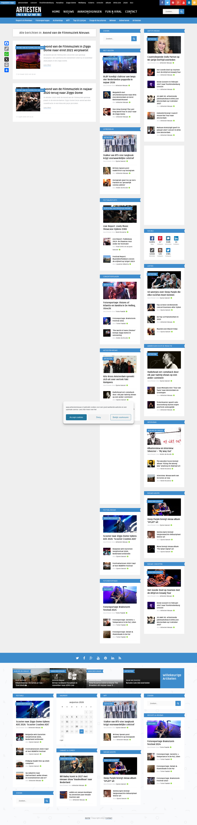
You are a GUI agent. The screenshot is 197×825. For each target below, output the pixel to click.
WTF (68, 20)
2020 (125, 3)
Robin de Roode (122, 188)
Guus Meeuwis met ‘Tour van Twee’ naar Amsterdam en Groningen (169, 390)
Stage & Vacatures (97, 20)
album (108, 3)
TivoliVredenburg (46, 3)
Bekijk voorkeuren (121, 417)
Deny (98, 417)
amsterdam (23, 3)
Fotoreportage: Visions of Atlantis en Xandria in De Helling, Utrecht (119, 305)
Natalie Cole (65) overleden (138, 683)
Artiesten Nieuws (122, 85)
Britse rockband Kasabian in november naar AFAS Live (64, 684)
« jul (61, 740)
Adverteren (124, 20)
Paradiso (60, 3)
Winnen (112, 20)
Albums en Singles (155, 430)
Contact (108, 818)
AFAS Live (117, 3)
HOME (56, 11)
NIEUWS (68, 11)
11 (67, 722)
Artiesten (137, 20)
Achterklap (58, 20)
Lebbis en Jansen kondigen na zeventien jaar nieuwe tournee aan (80, 794)
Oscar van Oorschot (133, 680)
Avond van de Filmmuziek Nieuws (30, 48)
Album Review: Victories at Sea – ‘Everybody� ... (29, 684)
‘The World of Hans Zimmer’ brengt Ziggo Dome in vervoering (124, 332)
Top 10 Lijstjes (79, 20)
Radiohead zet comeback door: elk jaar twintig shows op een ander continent (124, 394)
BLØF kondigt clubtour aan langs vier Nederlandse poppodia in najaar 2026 (119, 79)
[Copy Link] (6, 48)
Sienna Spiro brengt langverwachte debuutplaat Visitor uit (169, 534)
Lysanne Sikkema (122, 264)
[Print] (6, 64)
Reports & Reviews (24, 20)
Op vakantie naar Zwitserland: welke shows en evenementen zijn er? (36, 775)
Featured (107, 589)
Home (87, 818)
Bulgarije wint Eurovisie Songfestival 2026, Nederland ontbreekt (123, 551)
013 (131, 3)
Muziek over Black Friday (167, 329)
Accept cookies (76, 417)
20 (77, 726)
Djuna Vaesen (121, 161)
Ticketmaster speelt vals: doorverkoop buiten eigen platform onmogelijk (168, 404)
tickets (91, 3)
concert (33, 3)
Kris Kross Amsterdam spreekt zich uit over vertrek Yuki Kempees (118, 379)
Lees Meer (47, 65)
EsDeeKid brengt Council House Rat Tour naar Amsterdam (167, 115)
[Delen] (6, 70)
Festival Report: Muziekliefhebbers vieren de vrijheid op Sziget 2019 (124, 259)
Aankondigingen (110, 59)
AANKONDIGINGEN (89, 11)
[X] (6, 59)
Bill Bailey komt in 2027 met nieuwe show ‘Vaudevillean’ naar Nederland (76, 779)
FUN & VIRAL (113, 11)
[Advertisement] (120, 465)
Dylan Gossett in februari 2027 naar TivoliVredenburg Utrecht (168, 84)
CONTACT (131, 11)
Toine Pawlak (120, 311)
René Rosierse (121, 232)
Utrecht (100, 3)
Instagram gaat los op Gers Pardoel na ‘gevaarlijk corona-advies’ (124, 182)
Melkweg (82, 3)
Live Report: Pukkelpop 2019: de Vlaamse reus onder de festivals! (122, 241)
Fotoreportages (42, 20)
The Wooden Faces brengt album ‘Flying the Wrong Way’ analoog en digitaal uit (168, 463)
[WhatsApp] (6, 54)
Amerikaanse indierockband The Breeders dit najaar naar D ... (103, 684)
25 (67, 731)
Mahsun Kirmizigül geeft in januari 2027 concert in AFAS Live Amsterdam (169, 130)
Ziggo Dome (71, 3)
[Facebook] (6, 43)
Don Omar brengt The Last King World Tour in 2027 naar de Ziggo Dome (124, 111)
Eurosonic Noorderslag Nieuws (117, 208)
